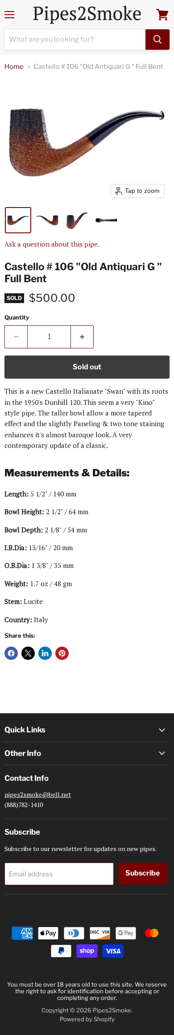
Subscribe (142, 873)
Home (14, 67)
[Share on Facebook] (11, 653)
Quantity (16, 317)
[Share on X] (28, 653)
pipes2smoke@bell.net (37, 794)
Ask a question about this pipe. (51, 244)
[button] (18, 220)
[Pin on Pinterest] (62, 653)
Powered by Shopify (87, 1019)
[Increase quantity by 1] (82, 336)
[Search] (157, 39)
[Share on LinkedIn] (45, 653)
